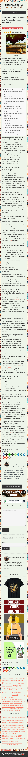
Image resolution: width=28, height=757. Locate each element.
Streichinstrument (20, 707)
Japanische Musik (20, 725)
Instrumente (15, 683)
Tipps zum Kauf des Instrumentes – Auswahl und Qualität (13, 131)
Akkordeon (4, 678)
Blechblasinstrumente (7, 718)
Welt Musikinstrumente (14, 6)
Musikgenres (22, 695)
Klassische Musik (9, 727)
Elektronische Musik (6, 680)
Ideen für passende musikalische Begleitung (12, 122)
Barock (9, 678)
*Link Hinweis (10, 754)
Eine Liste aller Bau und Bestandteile (13, 125)
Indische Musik (5, 725)
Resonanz (16, 299)
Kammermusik (9, 686)
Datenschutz (17, 753)
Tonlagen (13, 708)
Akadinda (10, 537)
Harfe (9, 367)
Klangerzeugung (6, 688)
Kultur (6, 692)
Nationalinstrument (20, 701)
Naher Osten (12, 701)
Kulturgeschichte (22, 729)
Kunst (3, 731)
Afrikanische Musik (11, 534)
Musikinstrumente (6, 536)
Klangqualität (6, 689)
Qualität (12, 703)
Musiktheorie (13, 738)
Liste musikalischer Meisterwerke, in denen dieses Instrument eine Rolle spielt (14, 105)
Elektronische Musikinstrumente (12, 720)
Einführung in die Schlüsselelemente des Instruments (13, 109)
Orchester (5, 703)
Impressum (23, 753)
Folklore (21, 720)
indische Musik (8, 683)
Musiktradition (6, 701)
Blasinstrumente (21, 717)
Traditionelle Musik (13, 744)
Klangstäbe (14, 537)
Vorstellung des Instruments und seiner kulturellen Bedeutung (13, 92)
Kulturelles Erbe (20, 534)
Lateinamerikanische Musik (10, 731)
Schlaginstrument (6, 707)
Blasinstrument (20, 678)
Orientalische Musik (6, 739)
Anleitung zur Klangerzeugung (11, 116)
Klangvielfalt (14, 689)
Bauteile (13, 678)
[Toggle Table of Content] (22, 89)
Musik (10, 240)
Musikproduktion (5, 738)
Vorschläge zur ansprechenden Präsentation (11, 119)
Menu (15, 12)
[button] (4, 454)
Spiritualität (17, 741)
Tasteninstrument (5, 708)
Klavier (15, 727)
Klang (3, 414)
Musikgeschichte (10, 697)
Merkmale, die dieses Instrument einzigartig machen (14, 102)
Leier (19, 365)
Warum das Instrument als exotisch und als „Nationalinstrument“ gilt (14, 95)
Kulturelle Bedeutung (16, 692)
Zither (20, 744)
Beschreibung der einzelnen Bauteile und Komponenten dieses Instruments (14, 128)
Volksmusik (10, 710)
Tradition (19, 708)
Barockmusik (14, 717)
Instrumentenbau (21, 683)
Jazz (3, 686)
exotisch (13, 680)
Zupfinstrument (16, 710)
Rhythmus (6, 705)
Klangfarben (19, 688)
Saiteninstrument (17, 705)
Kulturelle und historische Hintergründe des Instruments (14, 99)
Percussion (13, 739)
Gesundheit (12, 722)
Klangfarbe (13, 688)
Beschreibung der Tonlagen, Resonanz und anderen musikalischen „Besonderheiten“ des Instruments (14, 113)
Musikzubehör (21, 738)
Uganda (6, 538)
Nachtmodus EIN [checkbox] (3, 754)
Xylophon (11, 538)
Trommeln (4, 710)
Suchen (3, 542)
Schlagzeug (14, 707)
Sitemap (5, 754)
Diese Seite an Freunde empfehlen (13, 134)
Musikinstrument (7, 699)
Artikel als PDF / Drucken (12, 486)
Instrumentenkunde (13, 725)
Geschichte (6, 722)
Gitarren (17, 722)
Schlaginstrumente (5, 741)
